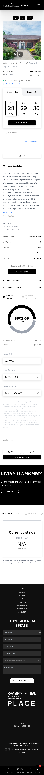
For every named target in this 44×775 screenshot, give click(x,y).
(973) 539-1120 (24, 726)
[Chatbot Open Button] (37, 768)
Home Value (22, 605)
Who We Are (22, 609)
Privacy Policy (8, 772)
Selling (22, 599)
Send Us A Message (22, 681)
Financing (22, 602)
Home (22, 589)
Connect (22, 612)
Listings (22, 592)
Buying (22, 595)
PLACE (27, 746)
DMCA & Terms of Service (24, 772)
